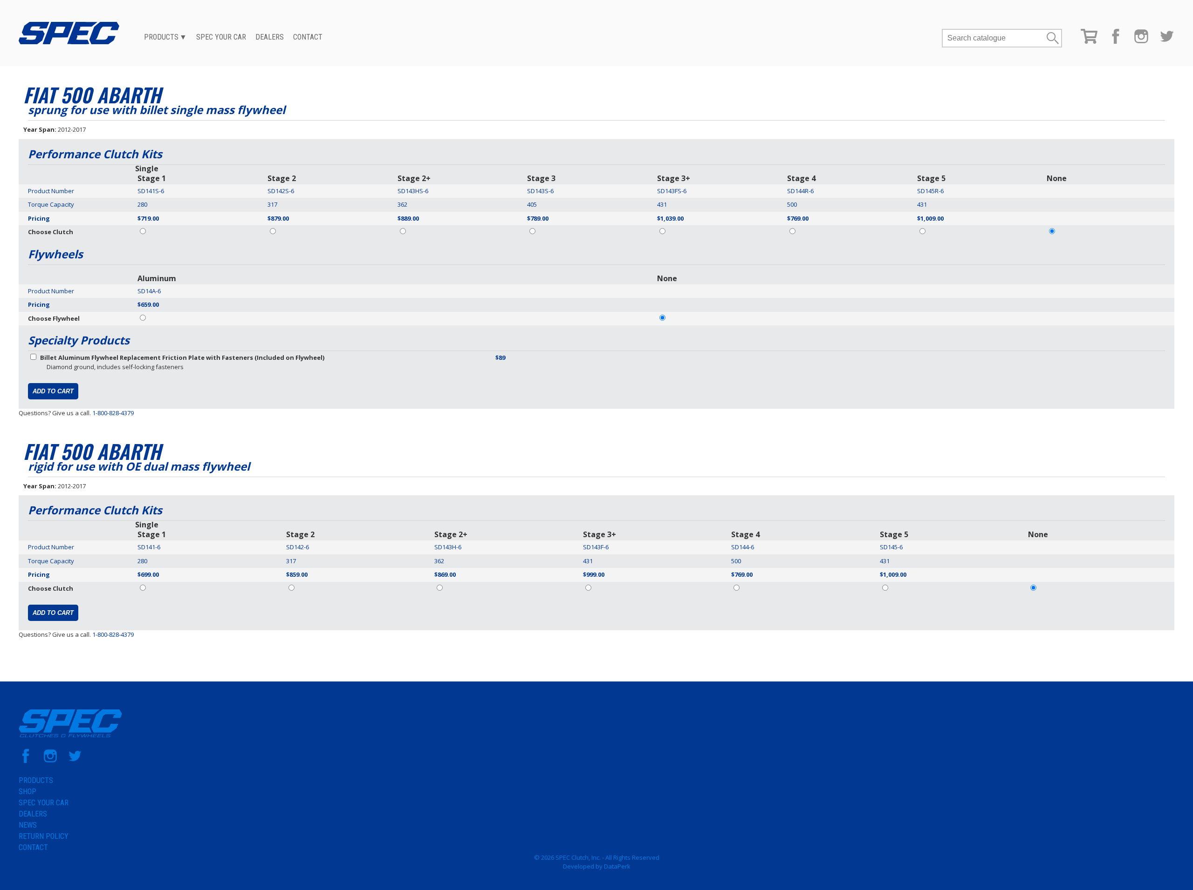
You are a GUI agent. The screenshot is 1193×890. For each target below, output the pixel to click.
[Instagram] (1141, 41)
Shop (27, 791)
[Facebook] (1115, 41)
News (28, 825)
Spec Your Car (221, 37)
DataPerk (617, 866)
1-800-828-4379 (113, 413)
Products (161, 37)
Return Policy (44, 836)
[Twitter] (1166, 41)
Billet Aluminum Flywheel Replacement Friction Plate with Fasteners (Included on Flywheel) (182, 357)
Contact (307, 37)
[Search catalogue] (994, 38)
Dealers (269, 37)
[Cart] (1089, 41)
